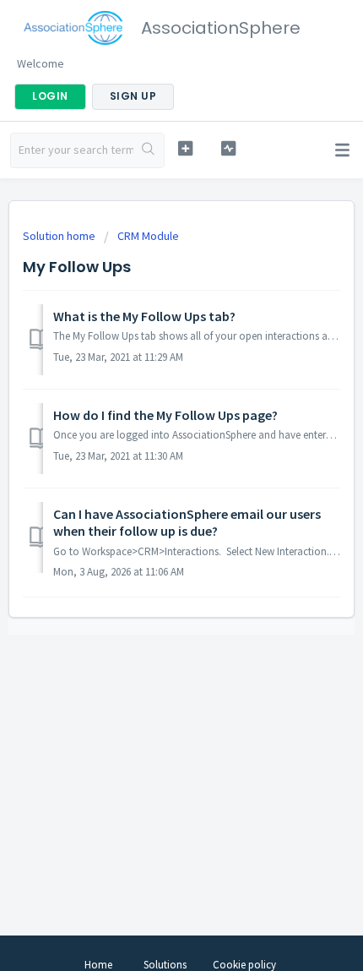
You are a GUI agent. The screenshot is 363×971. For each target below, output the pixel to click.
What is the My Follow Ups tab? (144, 316)
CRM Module (148, 235)
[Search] (148, 150)
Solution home (60, 235)
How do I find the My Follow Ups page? (165, 414)
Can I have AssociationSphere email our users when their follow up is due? (187, 522)
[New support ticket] (185, 148)
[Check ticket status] (228, 148)
